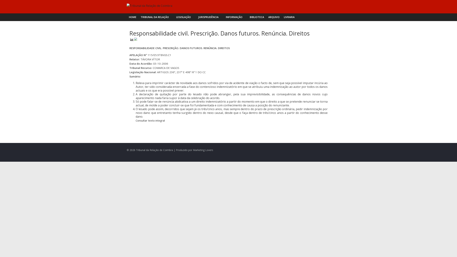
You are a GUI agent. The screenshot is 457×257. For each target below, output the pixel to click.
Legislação (183, 17)
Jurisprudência (208, 17)
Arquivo (274, 17)
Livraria (289, 17)
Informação (234, 17)
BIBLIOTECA (257, 17)
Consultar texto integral (150, 120)
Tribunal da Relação (155, 17)
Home (132, 17)
